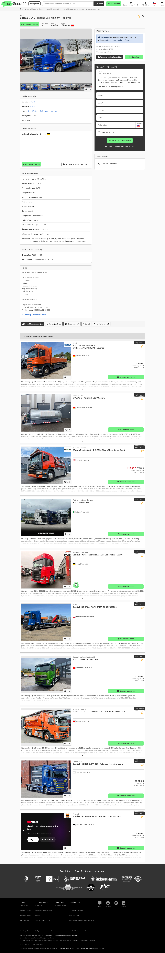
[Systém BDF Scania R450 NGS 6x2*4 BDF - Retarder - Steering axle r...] (46, 779)
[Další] (89, 60)
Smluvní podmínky (86, 948)
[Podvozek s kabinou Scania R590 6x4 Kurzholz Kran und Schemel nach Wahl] (46, 569)
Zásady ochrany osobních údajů (69, 948)
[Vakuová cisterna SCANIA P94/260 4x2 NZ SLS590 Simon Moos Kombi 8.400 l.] (46, 465)
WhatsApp (134, 57)
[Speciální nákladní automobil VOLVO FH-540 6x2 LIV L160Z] (46, 674)
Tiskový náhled (54, 324)
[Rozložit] (82, 389)
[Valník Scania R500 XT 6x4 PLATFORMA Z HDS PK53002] (46, 622)
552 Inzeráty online (103, 52)
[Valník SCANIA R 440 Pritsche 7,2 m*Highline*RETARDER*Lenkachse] (46, 360)
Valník (33, 102)
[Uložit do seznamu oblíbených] (138, 16)
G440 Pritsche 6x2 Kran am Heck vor (42, 111)
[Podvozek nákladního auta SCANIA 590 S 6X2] (46, 517)
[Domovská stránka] (20, 9)
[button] (162, 3)
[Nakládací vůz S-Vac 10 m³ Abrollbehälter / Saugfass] (46, 413)
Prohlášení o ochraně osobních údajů (119, 146)
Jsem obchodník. (107, 132)
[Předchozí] (22, 60)
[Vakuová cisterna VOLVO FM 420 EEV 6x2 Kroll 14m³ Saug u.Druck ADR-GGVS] (46, 726)
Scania (32, 106)
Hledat (100, 3)
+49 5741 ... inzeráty (109, 164)
